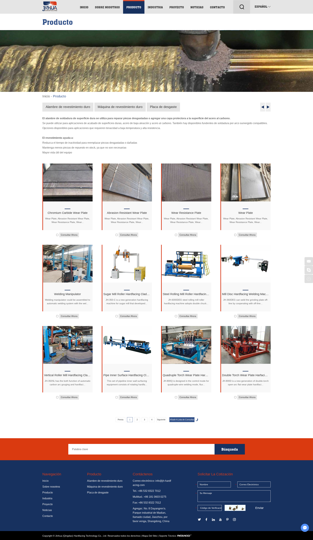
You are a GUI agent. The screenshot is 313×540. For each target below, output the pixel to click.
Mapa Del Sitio (149, 535)
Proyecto (176, 7)
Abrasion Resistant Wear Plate (127, 212)
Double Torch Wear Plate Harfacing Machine (245, 375)
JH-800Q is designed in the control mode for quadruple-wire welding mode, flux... (186, 383)
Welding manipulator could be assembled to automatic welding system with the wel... (67, 301)
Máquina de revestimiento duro (120, 107)
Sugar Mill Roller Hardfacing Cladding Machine (126, 294)
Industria (155, 7)
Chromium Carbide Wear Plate (68, 212)
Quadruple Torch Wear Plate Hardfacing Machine (186, 375)
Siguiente (161, 420)
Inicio (84, 7)
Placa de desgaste (163, 107)
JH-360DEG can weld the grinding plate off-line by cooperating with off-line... (245, 301)
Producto (133, 7)
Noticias (196, 7)
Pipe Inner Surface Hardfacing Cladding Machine (126, 375)
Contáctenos (143, 474)
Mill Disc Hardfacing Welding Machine (245, 294)
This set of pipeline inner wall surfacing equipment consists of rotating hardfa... (127, 383)
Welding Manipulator (67, 294)
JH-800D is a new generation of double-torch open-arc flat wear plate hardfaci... (245, 383)
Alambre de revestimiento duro (68, 107)
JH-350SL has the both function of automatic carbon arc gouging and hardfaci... (67, 383)
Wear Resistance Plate (186, 212)
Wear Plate (245, 212)
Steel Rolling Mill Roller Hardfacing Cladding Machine (186, 294)
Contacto (217, 7)
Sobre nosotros (107, 7)
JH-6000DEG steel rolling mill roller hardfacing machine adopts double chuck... (186, 301)
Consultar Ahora (69, 235)
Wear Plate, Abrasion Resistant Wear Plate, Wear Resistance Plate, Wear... (67, 220)
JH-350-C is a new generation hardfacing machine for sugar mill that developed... (127, 301)
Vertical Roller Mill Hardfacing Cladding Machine (67, 375)
